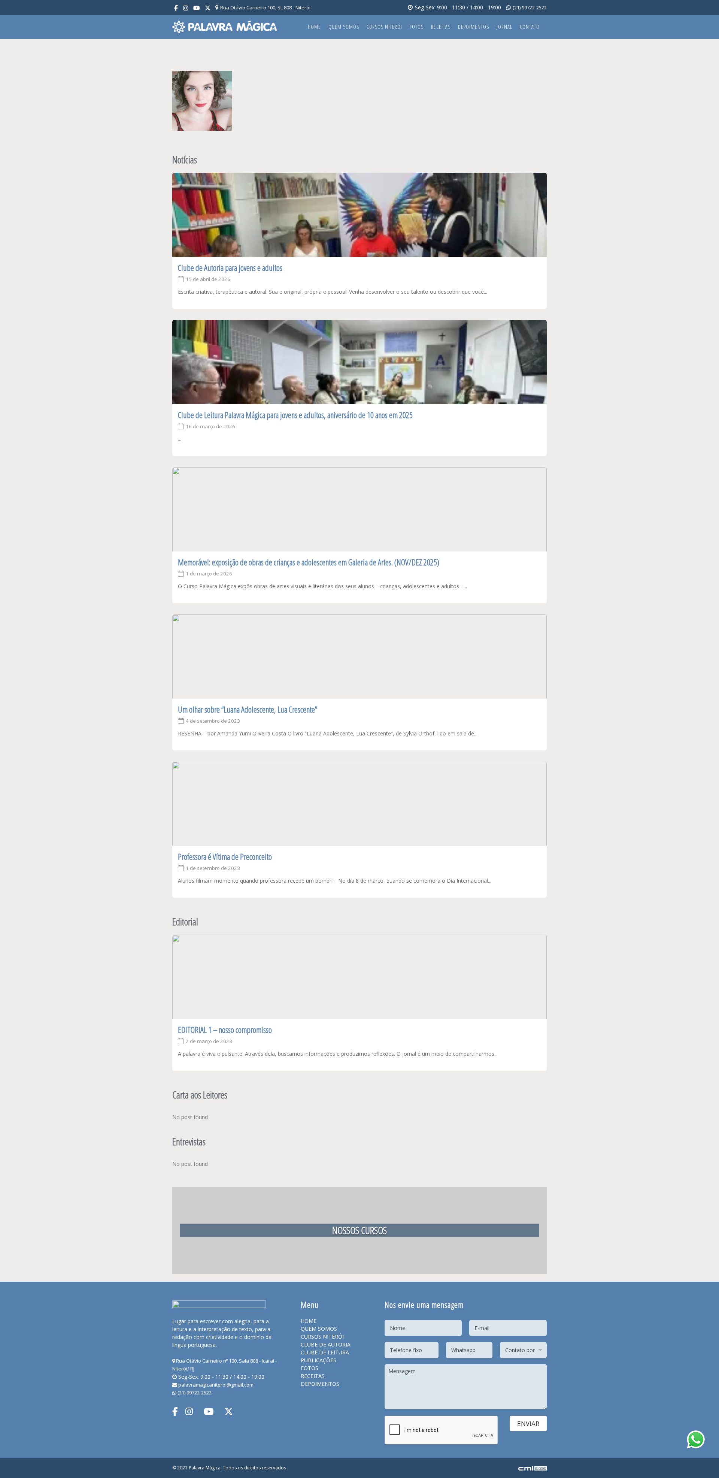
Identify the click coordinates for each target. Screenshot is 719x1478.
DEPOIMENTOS (320, 1383)
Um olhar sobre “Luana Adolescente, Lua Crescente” (247, 709)
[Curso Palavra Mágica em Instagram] (185, 8)
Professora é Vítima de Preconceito (225, 856)
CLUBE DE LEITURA (325, 1352)
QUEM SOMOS (319, 1328)
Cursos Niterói (384, 26)
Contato (530, 26)
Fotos (417, 26)
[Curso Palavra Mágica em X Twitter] (207, 8)
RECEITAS (313, 1375)
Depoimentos (473, 26)
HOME (308, 1320)
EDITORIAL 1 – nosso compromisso (225, 1029)
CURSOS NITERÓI (322, 1336)
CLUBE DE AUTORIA (326, 1344)
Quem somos (343, 26)
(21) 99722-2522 (529, 7)
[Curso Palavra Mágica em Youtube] (196, 8)
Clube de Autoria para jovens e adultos (230, 267)
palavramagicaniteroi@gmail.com (215, 1384)
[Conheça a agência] (532, 1468)
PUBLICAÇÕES (318, 1360)
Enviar (528, 1423)
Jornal (504, 26)
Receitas (440, 26)
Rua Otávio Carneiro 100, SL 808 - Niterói (264, 7)
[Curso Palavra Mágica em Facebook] (176, 8)
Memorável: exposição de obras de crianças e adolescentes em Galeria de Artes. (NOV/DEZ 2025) (308, 562)
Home (314, 26)
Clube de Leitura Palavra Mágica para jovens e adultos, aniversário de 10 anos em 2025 (295, 415)
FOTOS (309, 1368)
